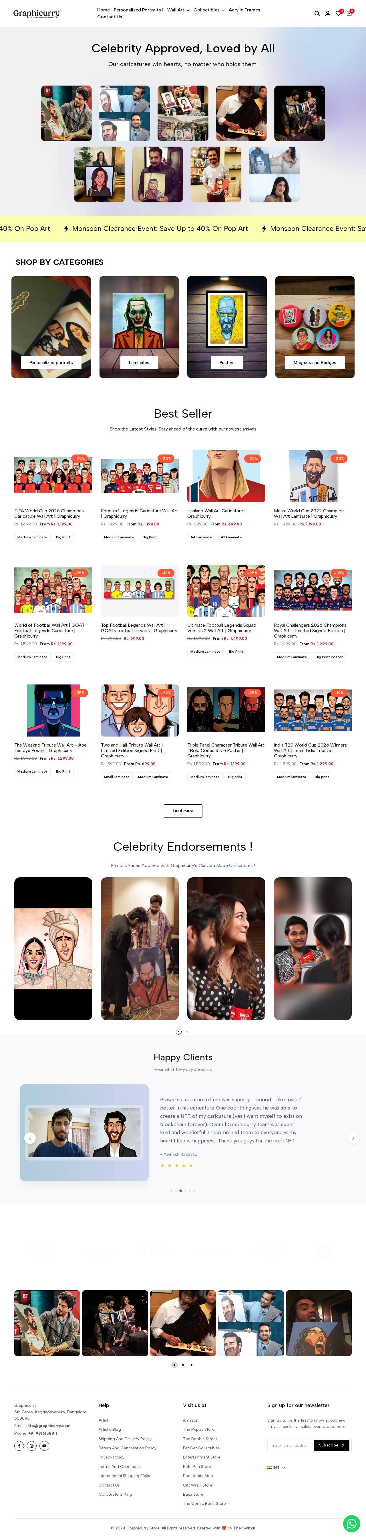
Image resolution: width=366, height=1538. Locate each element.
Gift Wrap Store (197, 1502)
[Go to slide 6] (194, 1208)
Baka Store (193, 1511)
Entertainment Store (201, 1474)
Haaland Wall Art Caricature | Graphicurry (216, 530)
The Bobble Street (200, 1456)
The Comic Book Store (204, 1520)
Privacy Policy (111, 1474)
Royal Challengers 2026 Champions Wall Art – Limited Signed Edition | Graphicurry (310, 648)
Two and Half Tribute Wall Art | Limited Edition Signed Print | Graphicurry (132, 767)
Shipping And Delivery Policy (125, 1456)
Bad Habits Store (198, 1493)
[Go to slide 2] (176, 1208)
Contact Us (109, 1502)
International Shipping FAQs (124, 1493)
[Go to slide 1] (171, 1208)
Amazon (190, 1437)
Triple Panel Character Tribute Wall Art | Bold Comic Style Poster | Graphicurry (225, 767)
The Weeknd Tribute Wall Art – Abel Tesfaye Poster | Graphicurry (50, 764)
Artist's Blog (110, 1446)
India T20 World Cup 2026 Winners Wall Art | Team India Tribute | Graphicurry (310, 767)
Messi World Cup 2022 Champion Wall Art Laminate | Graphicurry (309, 530)
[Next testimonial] (353, 1155)
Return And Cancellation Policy (127, 1465)
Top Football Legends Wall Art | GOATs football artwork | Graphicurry (139, 645)
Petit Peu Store (197, 1483)
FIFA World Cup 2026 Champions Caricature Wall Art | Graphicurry (49, 530)
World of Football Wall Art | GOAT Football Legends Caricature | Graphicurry (49, 648)
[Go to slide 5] (189, 1207)
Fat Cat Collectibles (201, 1465)
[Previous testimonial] (30, 1155)
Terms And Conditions (120, 1483)
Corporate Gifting (115, 1511)
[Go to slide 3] (181, 1208)
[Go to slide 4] (185, 1208)
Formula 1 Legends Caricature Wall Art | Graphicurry (139, 530)
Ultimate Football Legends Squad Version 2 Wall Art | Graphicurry (221, 645)
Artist (103, 1437)
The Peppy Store (198, 1446)
